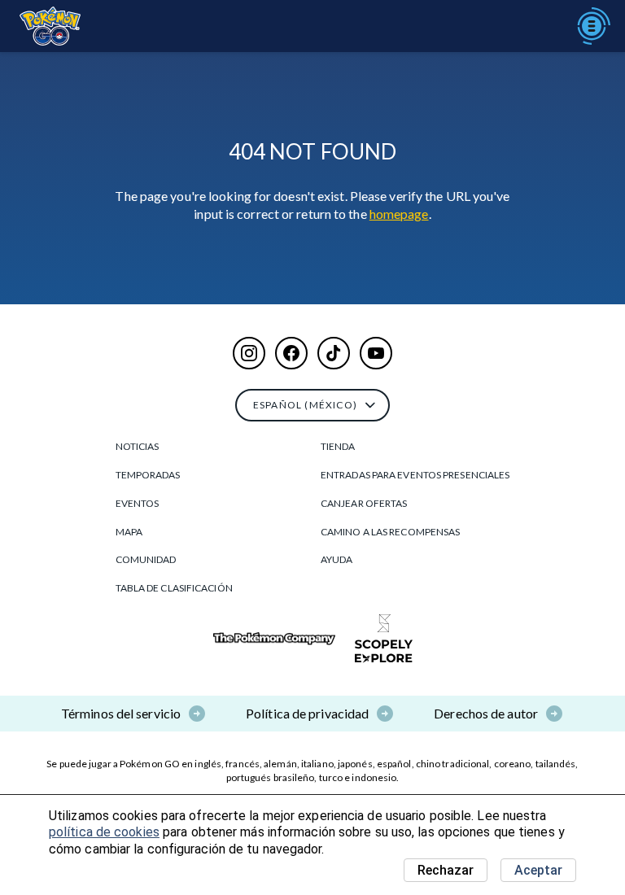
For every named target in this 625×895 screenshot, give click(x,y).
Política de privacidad (307, 713)
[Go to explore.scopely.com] (384, 638)
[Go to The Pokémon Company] (274, 639)
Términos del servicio (121, 713)
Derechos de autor (486, 713)
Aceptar (538, 870)
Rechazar (445, 870)
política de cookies (104, 832)
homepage (399, 213)
